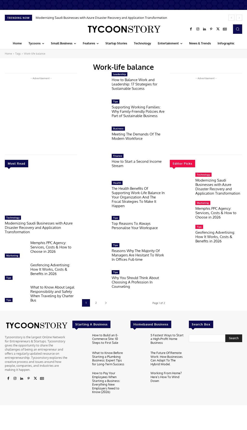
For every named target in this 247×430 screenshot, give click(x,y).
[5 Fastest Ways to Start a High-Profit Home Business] (138, 340)
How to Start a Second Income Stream (137, 163)
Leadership (119, 74)
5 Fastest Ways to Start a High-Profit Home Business (167, 339)
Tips (8, 277)
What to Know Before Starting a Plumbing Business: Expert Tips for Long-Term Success (108, 358)
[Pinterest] (211, 29)
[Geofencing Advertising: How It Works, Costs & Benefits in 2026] (16, 272)
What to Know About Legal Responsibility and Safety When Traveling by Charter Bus (52, 294)
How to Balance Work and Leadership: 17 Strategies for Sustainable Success (134, 84)
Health (117, 182)
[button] (237, 29)
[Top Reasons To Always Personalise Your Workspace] (94, 227)
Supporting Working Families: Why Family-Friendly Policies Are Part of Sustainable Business (138, 111)
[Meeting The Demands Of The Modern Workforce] (94, 137)
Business (118, 128)
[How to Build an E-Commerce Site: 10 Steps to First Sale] (80, 340)
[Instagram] (197, 29)
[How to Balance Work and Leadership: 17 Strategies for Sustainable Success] (94, 83)
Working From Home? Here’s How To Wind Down (166, 376)
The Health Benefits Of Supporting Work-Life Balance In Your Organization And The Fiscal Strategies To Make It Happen (138, 197)
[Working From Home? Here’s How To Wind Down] (138, 378)
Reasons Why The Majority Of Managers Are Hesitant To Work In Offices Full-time (138, 255)
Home (8, 53)
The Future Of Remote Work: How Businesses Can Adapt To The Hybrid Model (167, 358)
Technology (13, 217)
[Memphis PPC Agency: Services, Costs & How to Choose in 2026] (16, 250)
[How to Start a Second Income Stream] (94, 165)
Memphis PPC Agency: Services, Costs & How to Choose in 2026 (50, 247)
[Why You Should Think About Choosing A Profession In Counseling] (94, 281)
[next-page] (106, 303)
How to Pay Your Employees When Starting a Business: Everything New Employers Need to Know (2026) (106, 382)
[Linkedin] (204, 29)
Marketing (12, 255)
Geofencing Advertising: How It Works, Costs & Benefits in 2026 (50, 269)
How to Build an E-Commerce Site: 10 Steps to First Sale (105, 339)
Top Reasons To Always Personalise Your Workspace (135, 225)
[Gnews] (224, 29)
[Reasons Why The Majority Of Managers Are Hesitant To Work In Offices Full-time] (94, 254)
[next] (239, 18)
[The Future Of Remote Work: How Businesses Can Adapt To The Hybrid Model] (138, 358)
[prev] (231, 18)
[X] (218, 29)
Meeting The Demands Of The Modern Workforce (136, 136)
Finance (117, 155)
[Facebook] (191, 29)
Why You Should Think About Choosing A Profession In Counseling (135, 282)
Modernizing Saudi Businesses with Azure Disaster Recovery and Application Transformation (101, 18)
